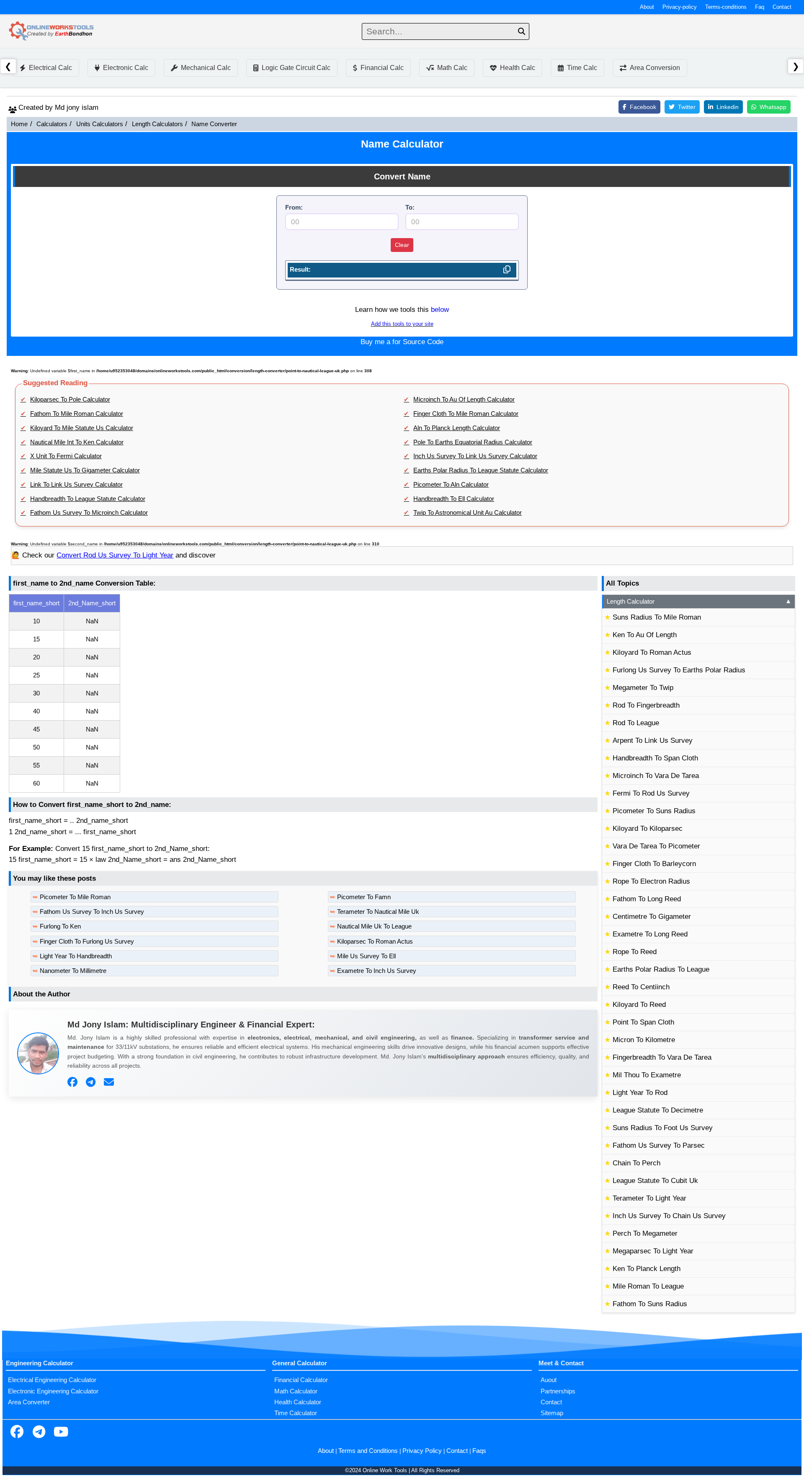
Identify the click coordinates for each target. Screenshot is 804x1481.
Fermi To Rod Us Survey (651, 793)
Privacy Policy (422, 1450)
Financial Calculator (301, 1380)
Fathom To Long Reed (647, 899)
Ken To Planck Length (646, 1269)
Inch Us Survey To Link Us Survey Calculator (475, 456)
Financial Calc (382, 67)
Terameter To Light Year (649, 1198)
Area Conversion (655, 67)
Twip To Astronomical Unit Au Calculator (467, 512)
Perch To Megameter (645, 1233)
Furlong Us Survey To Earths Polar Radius (679, 670)
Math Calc (452, 67)
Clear (402, 244)
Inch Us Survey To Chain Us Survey (669, 1216)
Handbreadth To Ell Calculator (453, 498)
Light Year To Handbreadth (76, 956)
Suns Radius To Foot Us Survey (663, 1128)
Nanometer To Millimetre (73, 970)
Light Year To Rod (640, 1093)
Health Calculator (297, 1402)
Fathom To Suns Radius (650, 1304)
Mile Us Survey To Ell (366, 956)
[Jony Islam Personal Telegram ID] (92, 1082)
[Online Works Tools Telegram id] (39, 1433)
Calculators (51, 124)
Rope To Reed (635, 952)
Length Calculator (699, 601)
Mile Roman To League (648, 1286)
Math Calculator (295, 1391)
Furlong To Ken (60, 926)
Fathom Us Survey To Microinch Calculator (89, 512)
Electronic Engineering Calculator (53, 1391)
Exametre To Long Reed (650, 934)
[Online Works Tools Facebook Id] (17, 1433)
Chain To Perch (636, 1163)
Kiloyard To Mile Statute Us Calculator (81, 428)
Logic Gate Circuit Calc (296, 67)
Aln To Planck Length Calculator (456, 428)
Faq (759, 7)
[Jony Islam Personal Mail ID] (110, 1082)
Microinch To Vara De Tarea (656, 776)
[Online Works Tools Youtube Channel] (61, 1433)
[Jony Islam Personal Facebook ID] (73, 1082)
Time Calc (582, 67)
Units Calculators (99, 124)
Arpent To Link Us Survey (653, 740)
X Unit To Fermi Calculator (66, 456)
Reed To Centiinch (641, 987)
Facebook (643, 107)
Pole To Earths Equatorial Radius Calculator (472, 442)
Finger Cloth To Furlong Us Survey (87, 941)
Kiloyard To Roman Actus (652, 652)
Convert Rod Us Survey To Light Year (115, 555)
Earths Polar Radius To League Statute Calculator (480, 470)
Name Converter (214, 124)
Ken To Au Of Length (645, 635)
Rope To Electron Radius (651, 881)
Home (19, 124)
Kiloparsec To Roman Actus (375, 941)
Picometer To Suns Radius (654, 811)
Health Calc (517, 67)
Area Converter (29, 1402)
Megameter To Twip (643, 688)
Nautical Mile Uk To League (374, 926)
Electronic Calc (125, 67)
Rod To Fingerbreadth (646, 705)
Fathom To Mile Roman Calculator (76, 413)
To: (410, 207)
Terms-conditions (726, 7)
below (440, 310)
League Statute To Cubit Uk (655, 1181)
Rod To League (636, 723)
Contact (782, 7)
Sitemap (552, 1413)
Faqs (479, 1450)
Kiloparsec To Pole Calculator (70, 399)
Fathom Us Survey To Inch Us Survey (92, 911)
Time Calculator (295, 1413)
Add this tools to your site (402, 324)
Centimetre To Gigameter (652, 917)
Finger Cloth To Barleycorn (654, 864)
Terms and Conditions (368, 1450)
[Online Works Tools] (51, 31)
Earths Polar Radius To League (661, 969)
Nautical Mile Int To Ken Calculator (77, 442)
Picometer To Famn (364, 897)
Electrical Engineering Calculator (52, 1380)
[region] (303, 693)
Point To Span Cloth (643, 1022)
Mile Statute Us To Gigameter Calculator (85, 470)
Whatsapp (773, 107)
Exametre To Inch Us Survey (376, 970)
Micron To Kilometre (644, 1040)
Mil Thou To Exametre (647, 1075)
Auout (549, 1380)
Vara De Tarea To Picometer (656, 846)
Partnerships (558, 1391)
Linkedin (727, 107)
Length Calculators (157, 124)
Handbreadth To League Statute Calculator (87, 498)
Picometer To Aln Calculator (451, 484)
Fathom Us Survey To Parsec (659, 1145)
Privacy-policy (679, 7)
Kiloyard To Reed (639, 1005)
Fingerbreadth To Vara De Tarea (662, 1057)
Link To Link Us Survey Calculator (76, 484)
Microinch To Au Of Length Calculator (464, 399)
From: (294, 207)
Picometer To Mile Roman (75, 897)
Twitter (687, 107)
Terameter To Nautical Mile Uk (378, 911)
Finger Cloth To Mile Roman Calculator (465, 413)
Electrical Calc (50, 67)
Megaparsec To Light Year (653, 1251)
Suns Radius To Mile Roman (657, 617)
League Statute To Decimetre (658, 1110)
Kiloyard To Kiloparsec (648, 829)
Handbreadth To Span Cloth (655, 758)
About (647, 7)
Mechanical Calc (206, 67)
